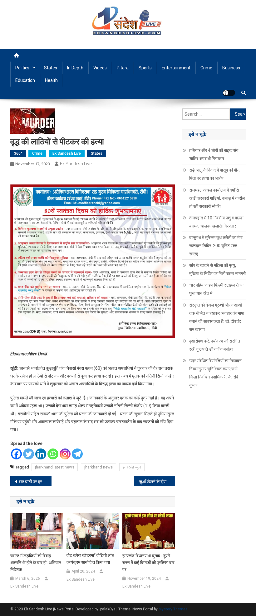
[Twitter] (28, 453)
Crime (206, 67)
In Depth (75, 67)
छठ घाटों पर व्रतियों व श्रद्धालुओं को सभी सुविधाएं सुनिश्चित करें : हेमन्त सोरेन (35, 481)
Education (25, 80)
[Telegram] (77, 453)
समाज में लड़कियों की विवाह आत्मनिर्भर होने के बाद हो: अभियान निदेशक (35, 562)
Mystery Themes (173, 609)
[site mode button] (229, 93)
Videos (100, 67)
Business (231, 67)
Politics (22, 67)
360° (18, 153)
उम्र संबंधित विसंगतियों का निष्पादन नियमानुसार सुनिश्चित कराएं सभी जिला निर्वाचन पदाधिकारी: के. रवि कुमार (215, 373)
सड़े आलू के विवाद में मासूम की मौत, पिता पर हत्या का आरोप (214, 174)
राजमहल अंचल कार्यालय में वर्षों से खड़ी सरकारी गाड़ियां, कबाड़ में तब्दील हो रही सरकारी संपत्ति (217, 198)
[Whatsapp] (52, 453)
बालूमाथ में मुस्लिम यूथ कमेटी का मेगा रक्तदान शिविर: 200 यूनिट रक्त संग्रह (216, 245)
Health (51, 80)
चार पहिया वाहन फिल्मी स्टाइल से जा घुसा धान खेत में (216, 289)
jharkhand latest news (54, 467)
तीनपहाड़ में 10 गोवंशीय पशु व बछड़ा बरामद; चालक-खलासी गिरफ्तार (216, 221)
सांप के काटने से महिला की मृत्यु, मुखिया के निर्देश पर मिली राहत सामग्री (217, 269)
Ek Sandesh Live (66, 153)
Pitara (123, 67)
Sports (145, 67)
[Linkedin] (40, 453)
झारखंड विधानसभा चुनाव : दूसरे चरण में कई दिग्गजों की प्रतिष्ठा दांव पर (148, 562)
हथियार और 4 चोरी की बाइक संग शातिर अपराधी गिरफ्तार (213, 154)
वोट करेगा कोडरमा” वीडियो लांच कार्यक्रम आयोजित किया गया (90, 559)
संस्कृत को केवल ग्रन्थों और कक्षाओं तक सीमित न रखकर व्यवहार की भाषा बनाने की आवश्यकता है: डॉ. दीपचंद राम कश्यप (216, 317)
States (50, 67)
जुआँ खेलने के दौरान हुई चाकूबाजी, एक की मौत (157, 481)
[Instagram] (65, 453)
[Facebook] (16, 453)
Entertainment (176, 67)
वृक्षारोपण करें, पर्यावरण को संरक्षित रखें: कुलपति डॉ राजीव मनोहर (214, 345)
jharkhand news (98, 467)
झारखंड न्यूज (132, 467)
